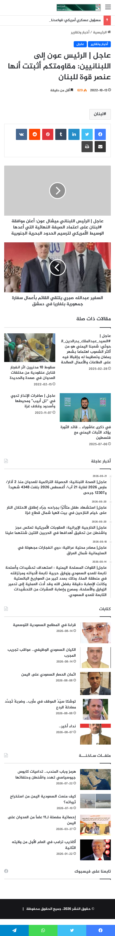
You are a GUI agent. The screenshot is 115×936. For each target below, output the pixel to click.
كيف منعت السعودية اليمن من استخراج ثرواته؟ (43, 799)
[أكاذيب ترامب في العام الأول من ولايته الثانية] (95, 849)
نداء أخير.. (67, 726)
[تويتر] (87, 134)
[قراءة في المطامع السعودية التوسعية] (95, 632)
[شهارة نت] (78, 7)
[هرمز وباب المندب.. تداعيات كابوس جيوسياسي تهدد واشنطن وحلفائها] (95, 779)
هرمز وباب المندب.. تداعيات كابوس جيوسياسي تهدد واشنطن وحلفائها (45, 774)
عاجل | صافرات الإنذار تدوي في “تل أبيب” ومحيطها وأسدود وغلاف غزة (33, 401)
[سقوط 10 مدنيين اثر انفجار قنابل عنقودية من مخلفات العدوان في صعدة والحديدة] (29, 347)
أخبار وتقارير (80, 32)
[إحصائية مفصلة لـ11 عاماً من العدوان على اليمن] (95, 825)
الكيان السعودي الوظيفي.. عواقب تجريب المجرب (42, 653)
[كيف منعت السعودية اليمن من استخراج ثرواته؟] (95, 801)
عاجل (80, 44)
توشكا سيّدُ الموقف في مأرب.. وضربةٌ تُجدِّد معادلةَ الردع (40, 704)
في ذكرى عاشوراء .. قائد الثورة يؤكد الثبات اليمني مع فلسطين (86, 432)
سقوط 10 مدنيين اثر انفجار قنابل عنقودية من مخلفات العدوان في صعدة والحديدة (32, 372)
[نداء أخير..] (95, 734)
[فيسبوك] (100, 134)
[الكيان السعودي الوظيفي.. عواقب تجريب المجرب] (95, 657)
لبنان (99, 114)
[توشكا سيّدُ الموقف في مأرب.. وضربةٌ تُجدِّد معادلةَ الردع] (95, 709)
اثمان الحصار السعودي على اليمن (48, 674)
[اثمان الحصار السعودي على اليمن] (95, 683)
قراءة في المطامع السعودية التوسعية (44, 625)
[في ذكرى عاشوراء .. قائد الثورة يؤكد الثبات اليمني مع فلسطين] (85, 407)
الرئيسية (100, 32)
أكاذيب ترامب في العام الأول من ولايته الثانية (44, 845)
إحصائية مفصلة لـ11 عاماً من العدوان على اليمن (42, 820)
